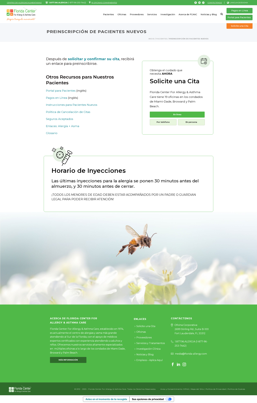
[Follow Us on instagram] (184, 365)
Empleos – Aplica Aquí (149, 360)
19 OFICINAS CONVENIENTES (104, 2)
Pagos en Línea (239, 10)
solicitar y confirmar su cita (93, 59)
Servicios (152, 14)
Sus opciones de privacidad (148, 399)
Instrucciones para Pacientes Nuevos (71, 105)
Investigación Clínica (148, 348)
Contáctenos (214, 2)
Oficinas (121, 14)
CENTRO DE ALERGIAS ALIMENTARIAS (24, 2)
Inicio (151, 39)
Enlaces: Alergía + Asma (62, 126)
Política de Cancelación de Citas (68, 112)
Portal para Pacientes (239, 17)
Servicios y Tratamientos (150, 343)
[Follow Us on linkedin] (178, 365)
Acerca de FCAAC (188, 14)
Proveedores (137, 14)
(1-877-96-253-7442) (67, 2)
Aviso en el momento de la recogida (106, 399)
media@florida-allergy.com (191, 353)
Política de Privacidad (216, 389)
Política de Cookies (236, 389)
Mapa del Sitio (197, 389)
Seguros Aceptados (59, 119)
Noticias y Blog (209, 14)
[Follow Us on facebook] (172, 365)
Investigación (167, 14)
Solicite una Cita (239, 26)
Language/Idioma (239, 2)
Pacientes (108, 14)
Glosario (51, 133)
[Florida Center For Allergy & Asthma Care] (20, 388)
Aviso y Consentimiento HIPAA (175, 389)
